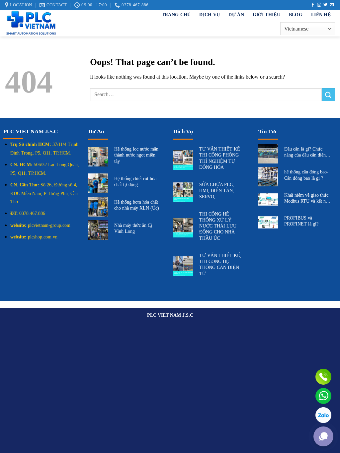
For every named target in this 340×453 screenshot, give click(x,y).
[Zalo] (323, 415)
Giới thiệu (266, 14)
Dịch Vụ (209, 14)
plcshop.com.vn (42, 236)
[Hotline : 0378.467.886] (323, 377)
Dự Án (236, 14)
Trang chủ (176, 14)
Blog (295, 14)
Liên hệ (321, 14)
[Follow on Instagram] (319, 5)
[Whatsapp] (323, 396)
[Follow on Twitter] (325, 5)
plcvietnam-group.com (49, 225)
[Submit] (328, 94)
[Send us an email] (332, 5)
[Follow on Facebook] (313, 5)
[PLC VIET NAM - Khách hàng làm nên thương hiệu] (66, 23)
